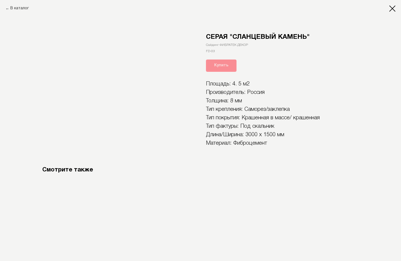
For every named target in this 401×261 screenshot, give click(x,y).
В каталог (19, 8)
